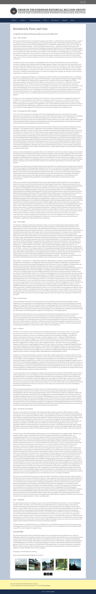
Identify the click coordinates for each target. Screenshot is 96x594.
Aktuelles (22, 20)
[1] (20, 53)
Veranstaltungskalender (35, 20)
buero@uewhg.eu (45, 585)
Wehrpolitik (64, 20)
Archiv (45, 20)
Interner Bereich (55, 20)
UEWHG (14, 20)
